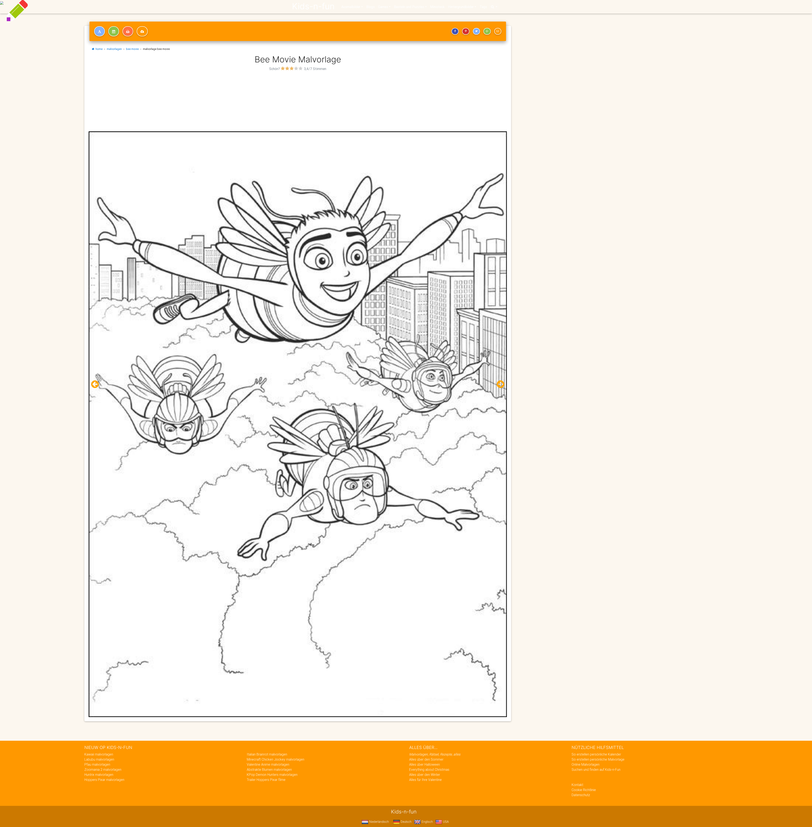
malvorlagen (114, 49)
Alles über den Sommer (426, 759)
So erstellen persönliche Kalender (596, 754)
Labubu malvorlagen (99, 759)
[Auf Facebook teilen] (455, 31)
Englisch (427, 822)
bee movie (132, 49)
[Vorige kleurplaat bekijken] (96, 384)
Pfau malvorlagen (97, 764)
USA (445, 822)
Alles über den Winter (424, 774)
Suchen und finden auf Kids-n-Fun (596, 769)
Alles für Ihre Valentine (425, 780)
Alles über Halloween (424, 764)
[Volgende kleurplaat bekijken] (498, 384)
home (98, 49)
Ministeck (437, 7)
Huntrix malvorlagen (98, 774)
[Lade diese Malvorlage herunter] (142, 31)
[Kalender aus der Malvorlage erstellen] (113, 31)
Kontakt (577, 785)
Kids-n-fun (313, 6)
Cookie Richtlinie (584, 790)
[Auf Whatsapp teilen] (487, 31)
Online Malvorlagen (585, 764)
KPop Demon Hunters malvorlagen (272, 774)
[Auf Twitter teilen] (476, 31)
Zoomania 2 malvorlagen (102, 769)
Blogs (370, 7)
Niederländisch (378, 822)
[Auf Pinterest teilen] (465, 31)
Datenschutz (581, 795)
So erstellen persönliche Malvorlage (598, 759)
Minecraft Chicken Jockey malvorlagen (275, 759)
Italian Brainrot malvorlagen (267, 754)
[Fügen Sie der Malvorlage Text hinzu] (99, 31)
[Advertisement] (298, 101)
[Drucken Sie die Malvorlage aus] (127, 31)
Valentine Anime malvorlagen (268, 764)
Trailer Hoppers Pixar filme (266, 780)
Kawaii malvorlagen (98, 754)
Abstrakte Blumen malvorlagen (269, 769)
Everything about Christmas (429, 769)
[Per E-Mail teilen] (497, 31)
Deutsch (405, 822)
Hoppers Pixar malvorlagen (104, 780)
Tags (483, 7)
